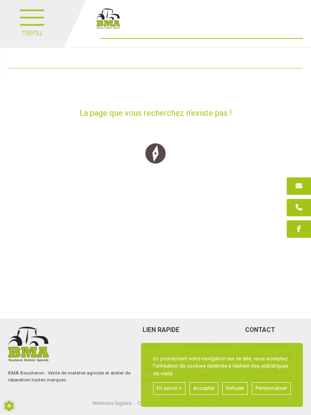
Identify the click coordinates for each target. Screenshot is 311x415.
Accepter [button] (204, 388)
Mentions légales (112, 403)
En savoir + (169, 388)
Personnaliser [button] (271, 388)
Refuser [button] (235, 388)
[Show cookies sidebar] (9, 406)
